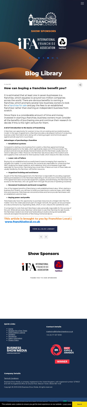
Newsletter (12, 336)
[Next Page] (46, 237)
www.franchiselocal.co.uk (22, 221)
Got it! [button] (79, 404)
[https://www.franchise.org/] (36, 50)
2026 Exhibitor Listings (16, 333)
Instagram (34, 58)
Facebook (39, 58)
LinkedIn (30, 58)
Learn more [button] (67, 404)
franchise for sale (18, 105)
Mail (52, 58)
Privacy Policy (13, 340)
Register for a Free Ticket (17, 331)
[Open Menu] (82, 3)
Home (10, 329)
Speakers (11, 334)
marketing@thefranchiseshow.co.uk (59, 332)
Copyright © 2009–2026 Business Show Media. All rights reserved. (28, 401)
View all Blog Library (44, 229)
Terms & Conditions (11, 378)
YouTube (48, 58)
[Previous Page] (41, 237)
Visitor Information (15, 338)
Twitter (43, 58)
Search (57, 58)
